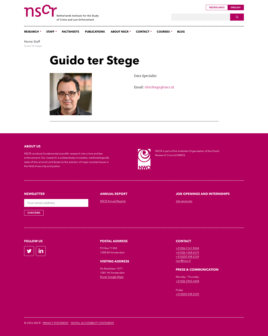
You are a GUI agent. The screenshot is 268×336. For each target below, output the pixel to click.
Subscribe (33, 212)
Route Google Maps (112, 276)
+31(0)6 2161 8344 (187, 248)
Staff (37, 41)
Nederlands (217, 7)
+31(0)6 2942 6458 (187, 281)
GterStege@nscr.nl (159, 87)
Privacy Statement (56, 322)
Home (28, 41)
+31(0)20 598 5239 (187, 256)
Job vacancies (184, 201)
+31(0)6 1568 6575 (187, 252)
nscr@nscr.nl (183, 260)
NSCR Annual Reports (113, 201)
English (236, 7)
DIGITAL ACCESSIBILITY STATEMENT (92, 322)
